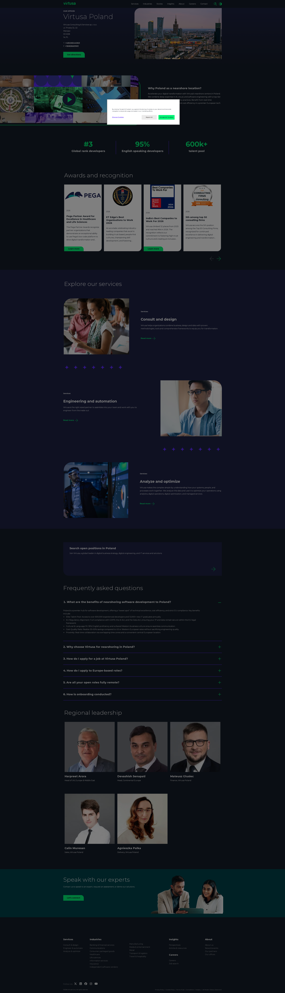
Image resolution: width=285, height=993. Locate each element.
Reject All (149, 117)
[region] (143, 112)
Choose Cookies (118, 117)
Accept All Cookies (166, 117)
